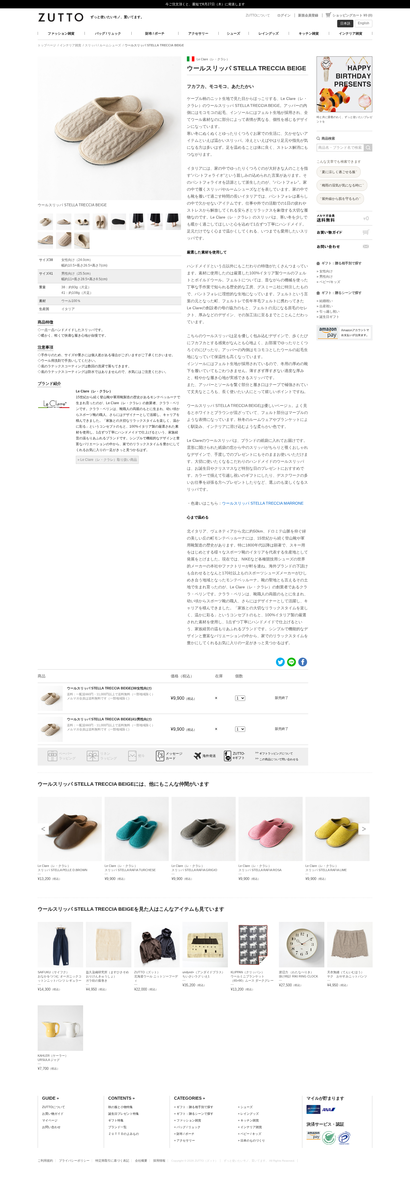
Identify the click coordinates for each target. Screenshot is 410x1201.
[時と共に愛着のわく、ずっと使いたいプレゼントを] (344, 54)
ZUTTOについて (258, 15)
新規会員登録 (308, 15)
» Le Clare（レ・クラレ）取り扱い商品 (107, 460)
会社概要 (141, 1160)
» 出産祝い (325, 306)
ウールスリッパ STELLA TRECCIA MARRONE (262, 503)
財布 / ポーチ (155, 33)
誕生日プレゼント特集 (123, 1113)
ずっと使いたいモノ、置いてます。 (117, 17)
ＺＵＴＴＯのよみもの (123, 1133)
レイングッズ (269, 33)
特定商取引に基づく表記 (112, 1160)
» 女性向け (325, 271)
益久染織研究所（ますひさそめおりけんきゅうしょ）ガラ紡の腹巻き (107, 976)
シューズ (233, 33)
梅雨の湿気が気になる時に (342, 185)
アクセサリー (198, 33)
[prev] (43, 829)
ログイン (284, 15)
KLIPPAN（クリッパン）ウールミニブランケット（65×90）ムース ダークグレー (252, 976)
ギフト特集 (116, 1120)
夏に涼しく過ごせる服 (338, 172)
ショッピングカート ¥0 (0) (352, 15)
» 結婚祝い (325, 301)
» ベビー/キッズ (328, 282)
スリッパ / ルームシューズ (103, 45)
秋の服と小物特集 (120, 1107)
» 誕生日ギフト (328, 317)
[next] (364, 829)
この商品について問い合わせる (278, 759)
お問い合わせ (344, 246)
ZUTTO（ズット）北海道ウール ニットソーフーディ (156, 976)
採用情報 (159, 1160)
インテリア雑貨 (350, 33)
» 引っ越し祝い (328, 311)
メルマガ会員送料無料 (344, 218)
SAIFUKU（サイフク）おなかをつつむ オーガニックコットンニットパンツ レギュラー (59, 976)
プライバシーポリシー (74, 1160)
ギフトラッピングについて (276, 753)
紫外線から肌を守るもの (340, 199)
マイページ (49, 1120)
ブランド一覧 (117, 1127)
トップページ (47, 45)
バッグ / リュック (108, 33)
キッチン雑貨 (309, 33)
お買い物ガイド (344, 232)
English (363, 23)
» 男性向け (325, 277)
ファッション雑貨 (61, 33)
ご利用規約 (45, 1160)
